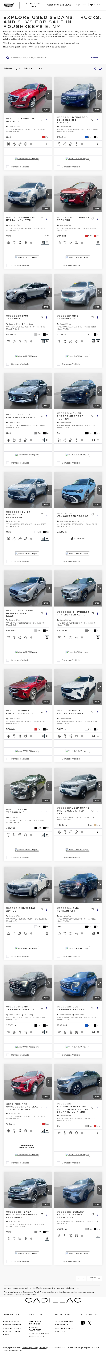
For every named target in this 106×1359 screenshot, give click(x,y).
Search (94, 58)
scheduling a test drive (36, 43)
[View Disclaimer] (31, 144)
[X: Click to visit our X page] (91, 1323)
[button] (49, 95)
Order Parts (36, 1337)
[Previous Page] (78, 1278)
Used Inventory (12, 1325)
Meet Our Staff (64, 1328)
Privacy (42, 1348)
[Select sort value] (100, 68)
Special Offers (12, 1328)
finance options (71, 43)
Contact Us (62, 1325)
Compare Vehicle (20, 167)
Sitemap (34, 1348)
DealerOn (26, 1348)
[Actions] (46, 120)
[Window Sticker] (47, 243)
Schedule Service (39, 1333)
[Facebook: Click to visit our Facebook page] (84, 1323)
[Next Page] (83, 1278)
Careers (60, 1332)
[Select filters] (95, 68)
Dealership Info (64, 1321)
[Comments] (47, 144)
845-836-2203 (53, 47)
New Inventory (12, 1321)
